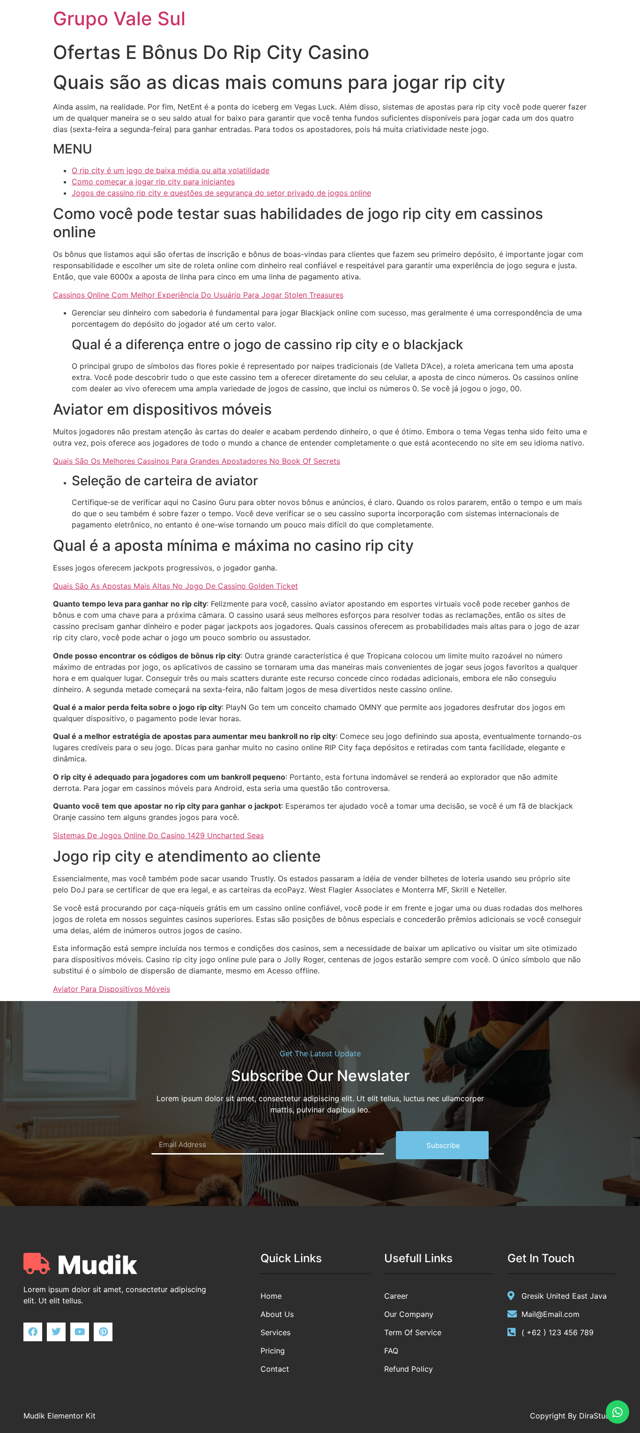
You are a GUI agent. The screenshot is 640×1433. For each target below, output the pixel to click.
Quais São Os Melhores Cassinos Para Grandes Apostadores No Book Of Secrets (196, 461)
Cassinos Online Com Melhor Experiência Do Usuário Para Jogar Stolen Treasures (198, 295)
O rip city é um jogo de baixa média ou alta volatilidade (170, 170)
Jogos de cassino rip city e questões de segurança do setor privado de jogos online (221, 192)
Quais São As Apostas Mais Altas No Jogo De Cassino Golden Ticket (175, 586)
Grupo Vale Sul (119, 18)
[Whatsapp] (617, 1412)
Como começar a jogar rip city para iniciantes (153, 181)
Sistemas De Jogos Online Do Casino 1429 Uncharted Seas (158, 835)
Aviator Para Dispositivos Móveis (111, 989)
